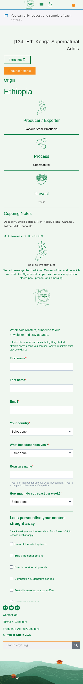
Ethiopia (18, 91)
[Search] (76, 645)
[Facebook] (5, 607)
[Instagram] (17, 607)
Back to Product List (41, 264)
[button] (41, 5)
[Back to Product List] (41, 251)
